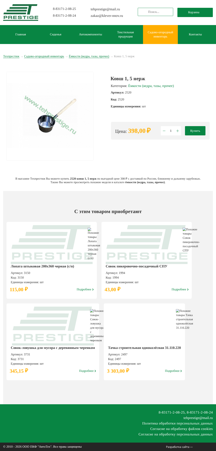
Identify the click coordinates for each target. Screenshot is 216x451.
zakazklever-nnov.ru (107, 16)
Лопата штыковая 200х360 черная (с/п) (42, 266)
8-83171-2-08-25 (64, 9)
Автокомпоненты (90, 34)
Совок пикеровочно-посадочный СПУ (136, 266)
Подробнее (84, 289)
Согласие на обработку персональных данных (176, 434)
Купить (195, 130)
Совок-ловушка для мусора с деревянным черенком (53, 348)
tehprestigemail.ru (105, 9)
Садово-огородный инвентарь (160, 34)
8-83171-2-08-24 (64, 15)
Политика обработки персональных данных (177, 423)
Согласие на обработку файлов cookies (181, 429)
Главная (20, 34)
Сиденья (55, 34)
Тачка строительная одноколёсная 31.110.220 (144, 348)
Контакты (195, 34)
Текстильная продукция (125, 34)
